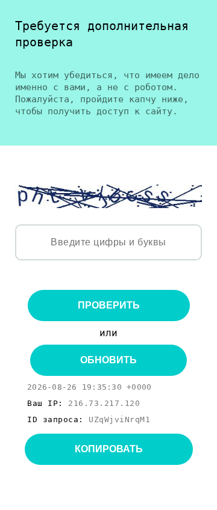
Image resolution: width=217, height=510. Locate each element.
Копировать (109, 449)
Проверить (109, 305)
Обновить (108, 360)
